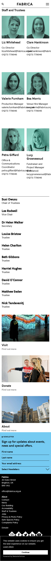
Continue (25, 552)
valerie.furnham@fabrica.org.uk (18, 107)
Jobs (4, 514)
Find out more (9, 349)
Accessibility (7, 508)
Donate (5, 527)
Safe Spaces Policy (10, 519)
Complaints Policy (10, 522)
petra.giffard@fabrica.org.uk (16, 170)
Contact (5, 500)
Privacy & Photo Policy (12, 517)
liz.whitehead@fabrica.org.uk (17, 51)
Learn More (8, 546)
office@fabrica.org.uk (11, 491)
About (4, 497)
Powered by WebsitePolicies (14, 556)
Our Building (7, 505)
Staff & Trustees (9, 511)
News (4, 502)
